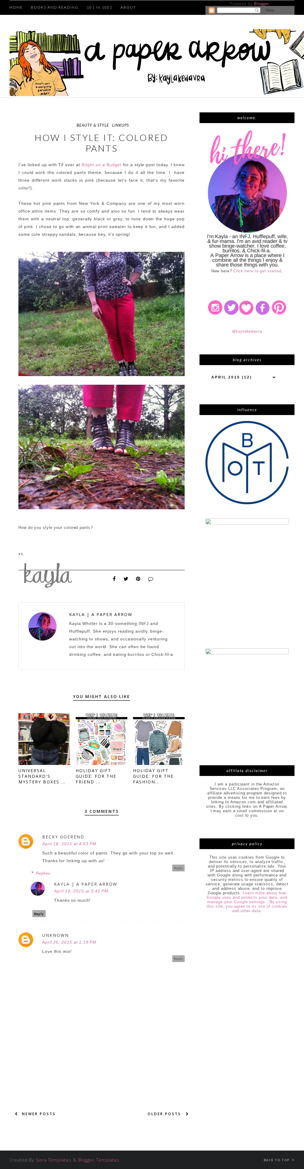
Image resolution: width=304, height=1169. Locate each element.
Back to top (277, 1160)
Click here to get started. (258, 271)
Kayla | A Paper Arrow (100, 614)
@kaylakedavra (247, 331)
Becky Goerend (63, 837)
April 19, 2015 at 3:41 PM (81, 891)
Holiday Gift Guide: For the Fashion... (153, 776)
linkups (120, 125)
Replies (43, 873)
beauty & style (93, 125)
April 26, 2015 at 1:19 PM (69, 942)
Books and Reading (55, 7)
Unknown (55, 935)
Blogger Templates (99, 1160)
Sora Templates (54, 1160)
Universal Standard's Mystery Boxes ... (42, 776)
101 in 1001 (100, 7)
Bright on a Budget (102, 164)
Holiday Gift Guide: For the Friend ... (96, 776)
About (128, 7)
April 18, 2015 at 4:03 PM (69, 843)
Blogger (261, 3)
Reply (178, 868)
